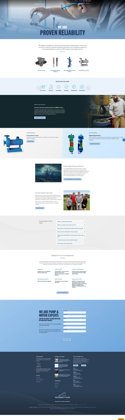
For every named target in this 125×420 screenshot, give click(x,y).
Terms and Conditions (39, 379)
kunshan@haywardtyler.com (77, 386)
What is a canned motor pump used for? (66, 224)
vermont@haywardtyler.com (77, 370)
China (74, 384)
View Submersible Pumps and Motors (72, 179)
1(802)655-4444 (75, 369)
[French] (87, 1)
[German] (88, 1)
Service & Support (71, 3)
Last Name (65, 314)
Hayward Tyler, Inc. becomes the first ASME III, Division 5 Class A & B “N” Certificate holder (64, 375)
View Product (30, 141)
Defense (82, 90)
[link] (62, 19)
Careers (75, 365)
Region (64, 325)
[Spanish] (90, 1)
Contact (83, 365)
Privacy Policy (38, 377)
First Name (65, 310)
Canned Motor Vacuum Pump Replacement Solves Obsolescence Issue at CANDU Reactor (62, 273)
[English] (83, 1)
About (87, 3)
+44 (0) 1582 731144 (76, 373)
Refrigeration (66, 90)
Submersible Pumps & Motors (55, 71)
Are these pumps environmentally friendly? (67, 240)
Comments (65, 329)
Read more (38, 360)
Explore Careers (39, 208)
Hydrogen (58, 90)
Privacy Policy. (44, 332)
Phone (64, 318)
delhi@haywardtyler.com (77, 382)
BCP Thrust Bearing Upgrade (44, 281)
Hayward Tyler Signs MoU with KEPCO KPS (64, 370)
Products (61, 3)
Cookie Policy (38, 381)
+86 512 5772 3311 (76, 385)
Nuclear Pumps (41, 70)
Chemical (43, 90)
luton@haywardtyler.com (77, 374)
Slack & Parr (57, 385)
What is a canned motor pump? (64, 221)
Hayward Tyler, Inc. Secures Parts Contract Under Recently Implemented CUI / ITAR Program (64, 360)
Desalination (74, 90)
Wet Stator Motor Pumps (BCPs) (69, 71)
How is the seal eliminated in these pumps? (67, 231)
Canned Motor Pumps (84, 70)
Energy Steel (57, 383)
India (74, 380)
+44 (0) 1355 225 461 (76, 377)
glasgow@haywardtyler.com (77, 378)
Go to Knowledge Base (62, 292)
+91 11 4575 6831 (76, 381)
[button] (2, 16)
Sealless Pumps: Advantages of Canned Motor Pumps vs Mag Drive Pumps (79, 272)
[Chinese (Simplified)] (85, 1)
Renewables (51, 90)
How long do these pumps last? (64, 243)
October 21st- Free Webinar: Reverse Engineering (44, 272)
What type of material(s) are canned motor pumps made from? (70, 236)
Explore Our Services (39, 117)
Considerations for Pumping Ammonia (61, 282)
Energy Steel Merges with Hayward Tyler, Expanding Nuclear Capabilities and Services (63, 366)
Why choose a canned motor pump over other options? (70, 228)
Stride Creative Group (83, 404)
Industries (81, 3)
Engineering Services (94, 143)
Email (64, 322)
